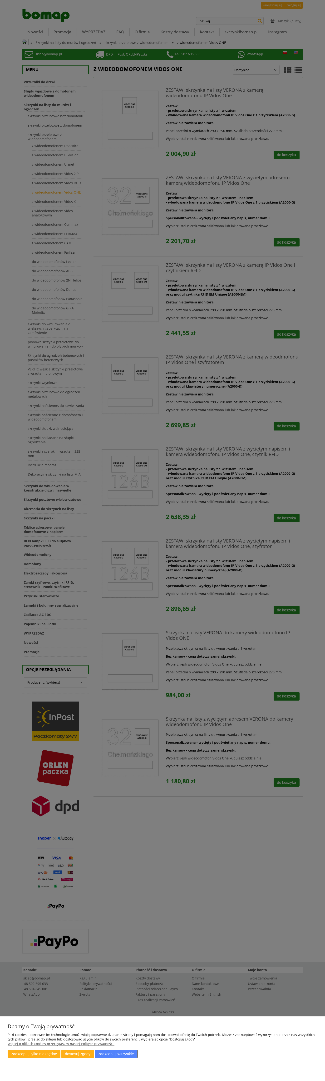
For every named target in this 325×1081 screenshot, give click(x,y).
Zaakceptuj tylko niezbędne (34, 1054)
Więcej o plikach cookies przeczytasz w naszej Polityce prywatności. (61, 1043)
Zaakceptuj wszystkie (116, 1054)
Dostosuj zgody (77, 1054)
